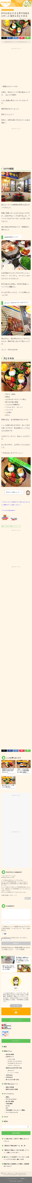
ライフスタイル (9, 1093)
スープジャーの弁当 (13, 1072)
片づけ (8, 1106)
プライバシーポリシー (12, 1178)
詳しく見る (16, 1005)
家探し (8, 1097)
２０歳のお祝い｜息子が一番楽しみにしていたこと (16, 1140)
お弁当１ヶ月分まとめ (14, 1065)
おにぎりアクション (16, 526)
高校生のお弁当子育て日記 (7, 9)
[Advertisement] (16, 66)
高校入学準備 (10, 1087)
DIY (7, 1108)
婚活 (5, 1046)
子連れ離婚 (9, 1103)
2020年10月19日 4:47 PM (7, 877)
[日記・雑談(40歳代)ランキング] (16, 1027)
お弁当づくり (10, 1056)
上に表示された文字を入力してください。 (14, 937)
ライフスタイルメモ (12, 1112)
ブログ (6, 1117)
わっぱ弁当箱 (6, 526)
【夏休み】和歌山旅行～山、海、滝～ (15, 1145)
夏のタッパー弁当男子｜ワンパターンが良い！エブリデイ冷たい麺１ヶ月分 (16, 1158)
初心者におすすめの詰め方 (15, 1061)
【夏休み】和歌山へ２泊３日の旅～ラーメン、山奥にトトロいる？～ (16, 1151)
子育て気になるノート (11, 1084)
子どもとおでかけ (11, 1099)
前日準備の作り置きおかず (15, 1063)
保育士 (6, 1121)
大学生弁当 (9, 1075)
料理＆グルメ (8, 1051)
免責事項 (22, 1178)
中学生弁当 (9, 1077)
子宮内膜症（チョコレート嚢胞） (16, 1110)
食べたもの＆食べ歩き (12, 1079)
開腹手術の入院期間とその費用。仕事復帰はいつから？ (16, 1165)
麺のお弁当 (11, 1070)
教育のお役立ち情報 (12, 1089)
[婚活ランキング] (16, 1025)
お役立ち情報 (11, 1059)
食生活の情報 (10, 1054)
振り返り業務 (10, 1101)
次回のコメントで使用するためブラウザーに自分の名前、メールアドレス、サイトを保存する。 (16, 928)
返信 (28, 898)
